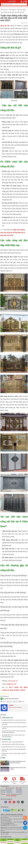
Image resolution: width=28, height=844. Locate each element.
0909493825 (19, 792)
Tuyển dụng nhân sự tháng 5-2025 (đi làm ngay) (12, 744)
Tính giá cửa (24, 841)
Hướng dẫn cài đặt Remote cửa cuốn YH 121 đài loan (17, 762)
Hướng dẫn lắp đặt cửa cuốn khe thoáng (18, 768)
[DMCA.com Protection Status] (21, 811)
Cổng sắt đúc (5, 26)
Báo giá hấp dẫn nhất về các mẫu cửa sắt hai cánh (14, 720)
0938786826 (9, 790)
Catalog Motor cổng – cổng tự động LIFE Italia (12, 741)
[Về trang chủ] (11, 1)
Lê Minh (11, 705)
